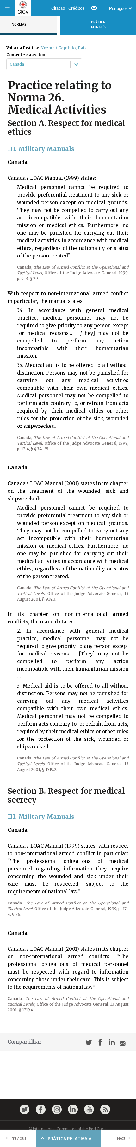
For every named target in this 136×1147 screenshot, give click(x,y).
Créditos (76, 8)
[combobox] (10, 64)
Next (121, 1138)
